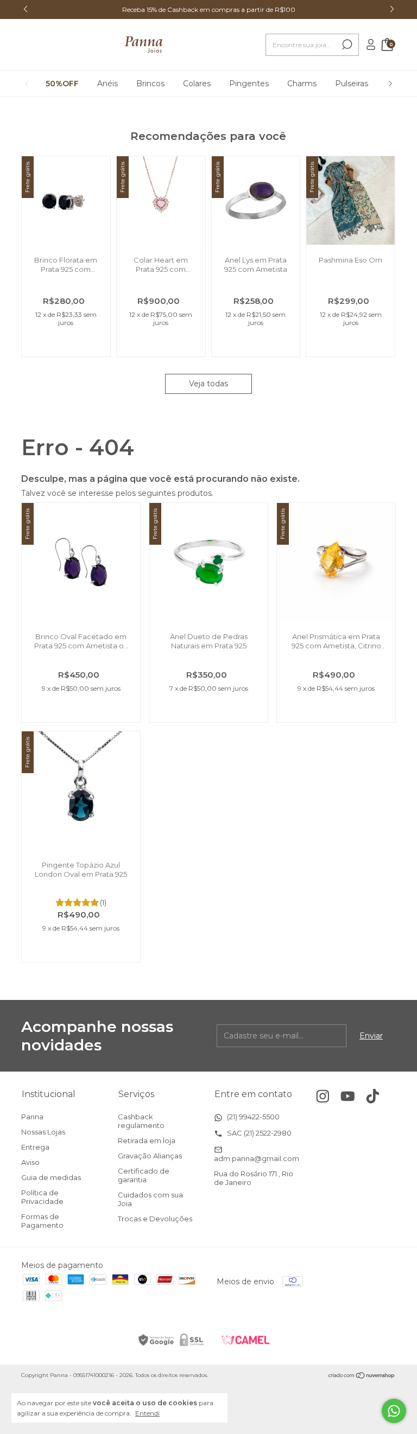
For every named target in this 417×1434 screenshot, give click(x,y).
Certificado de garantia (143, 1175)
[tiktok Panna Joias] (372, 1096)
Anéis (107, 83)
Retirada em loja (146, 1140)
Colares (197, 83)
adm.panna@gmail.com (256, 1158)
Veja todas (208, 383)
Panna (32, 1116)
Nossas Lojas (43, 1131)
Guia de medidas (51, 1177)
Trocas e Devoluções (155, 1218)
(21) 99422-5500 (252, 1116)
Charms (302, 83)
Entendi (147, 1413)
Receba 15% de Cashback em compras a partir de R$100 (208, 9)
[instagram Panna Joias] (322, 1096)
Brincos (150, 83)
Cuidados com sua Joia (150, 1199)
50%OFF (62, 83)
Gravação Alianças (150, 1155)
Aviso (30, 1162)
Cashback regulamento (141, 1121)
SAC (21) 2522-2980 (258, 1133)
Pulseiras (351, 83)
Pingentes (249, 83)
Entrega (35, 1147)
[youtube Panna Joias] (347, 1096)
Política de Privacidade (42, 1197)
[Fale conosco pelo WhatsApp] (394, 1411)
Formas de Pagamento (42, 1220)
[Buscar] (346, 44)
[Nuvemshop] (362, 1376)
